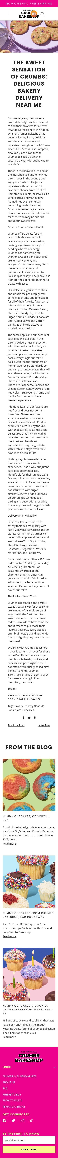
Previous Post (16, 725)
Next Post (44, 725)
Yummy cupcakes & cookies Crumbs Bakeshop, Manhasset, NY (28, 1009)
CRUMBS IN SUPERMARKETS (19, 1076)
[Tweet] (28, 717)
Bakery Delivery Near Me (29, 706)
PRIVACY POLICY (12, 1100)
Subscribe (29, 1149)
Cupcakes (28, 710)
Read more (9, 843)
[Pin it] (34, 717)
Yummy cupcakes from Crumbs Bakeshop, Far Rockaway (28, 915)
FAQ (5, 1088)
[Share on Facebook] (23, 717)
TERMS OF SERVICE (14, 1106)
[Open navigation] (6, 13)
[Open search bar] (42, 13)
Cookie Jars (14, 710)
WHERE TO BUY (12, 1094)
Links (7, 1067)
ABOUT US (9, 1082)
